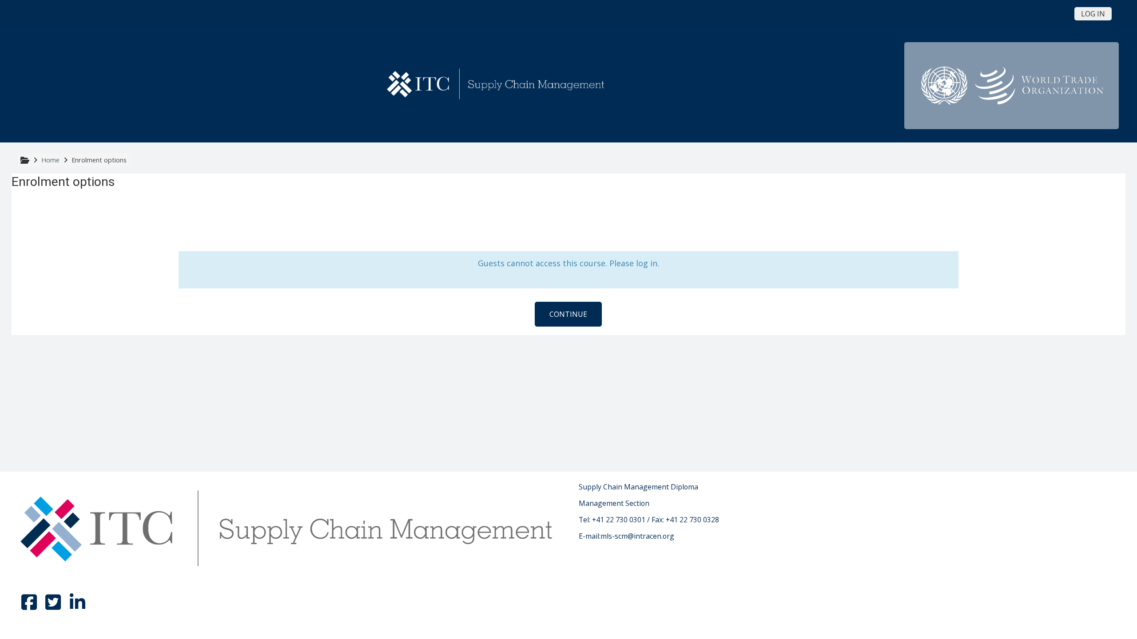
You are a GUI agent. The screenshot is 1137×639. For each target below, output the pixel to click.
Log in (1093, 14)
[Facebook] (30, 606)
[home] (497, 85)
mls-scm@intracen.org (637, 536)
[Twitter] (54, 606)
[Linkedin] (77, 606)
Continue (568, 314)
